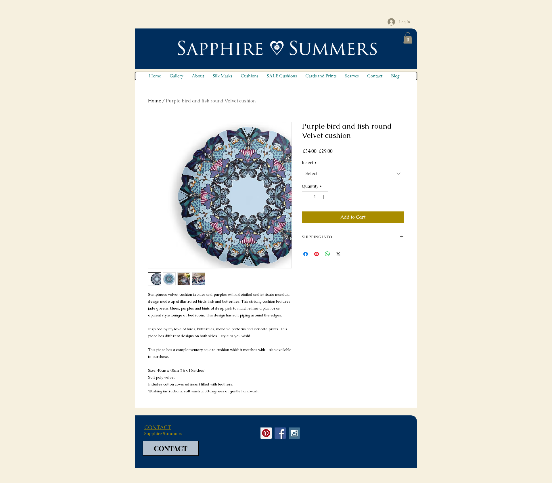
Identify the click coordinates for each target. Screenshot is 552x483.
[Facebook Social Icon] (280, 433)
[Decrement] (306, 197)
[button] (408, 37)
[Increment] (323, 197)
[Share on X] (338, 254)
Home (154, 101)
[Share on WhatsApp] (327, 254)
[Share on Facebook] (305, 254)
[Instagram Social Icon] (294, 433)
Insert (309, 162)
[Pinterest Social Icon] (266, 433)
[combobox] (353, 173)
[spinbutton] (315, 197)
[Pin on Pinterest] (316, 254)
